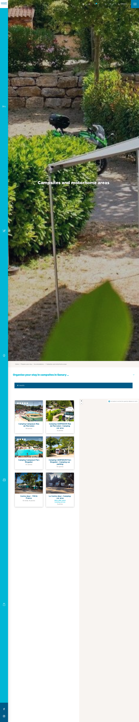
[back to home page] (4, 4)
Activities (4, 355)
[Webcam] (83, 3)
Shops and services (4, 604)
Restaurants (4, 230)
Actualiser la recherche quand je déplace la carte (124, 401)
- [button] (81, 403)
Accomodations (4, 106)
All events (4, 479)
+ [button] (81, 401)
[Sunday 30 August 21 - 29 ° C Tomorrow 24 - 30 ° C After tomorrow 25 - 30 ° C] (89, 3)
